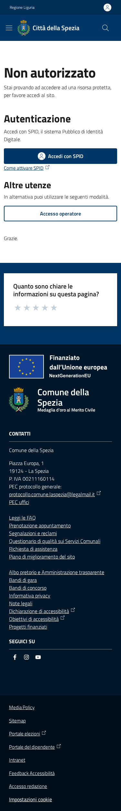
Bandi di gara (23, 580)
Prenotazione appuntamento (40, 525)
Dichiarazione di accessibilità (39, 611)
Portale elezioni (24, 733)
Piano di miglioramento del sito (42, 556)
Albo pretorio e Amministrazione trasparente (56, 572)
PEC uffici (19, 502)
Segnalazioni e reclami (33, 533)
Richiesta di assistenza (33, 549)
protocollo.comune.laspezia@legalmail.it (52, 494)
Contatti (20, 434)
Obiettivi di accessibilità (34, 619)
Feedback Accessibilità (32, 773)
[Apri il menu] (9, 28)
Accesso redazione (28, 786)
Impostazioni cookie (30, 799)
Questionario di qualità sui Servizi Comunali (54, 541)
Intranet (17, 760)
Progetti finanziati (28, 627)
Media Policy (22, 707)
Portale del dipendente (32, 747)
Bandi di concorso (27, 588)
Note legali (20, 603)
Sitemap (17, 720)
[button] (105, 28)
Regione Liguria (22, 7)
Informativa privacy (29, 595)
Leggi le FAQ (22, 518)
